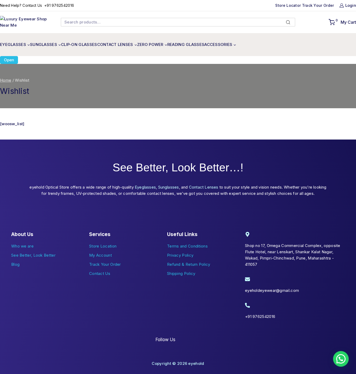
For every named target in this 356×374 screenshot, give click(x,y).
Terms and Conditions (187, 246)
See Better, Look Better (33, 255)
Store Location (102, 246)
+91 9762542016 (58, 5)
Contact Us (99, 273)
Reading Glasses (186, 44)
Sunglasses (168, 187)
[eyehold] (23, 22)
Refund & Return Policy (188, 264)
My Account (100, 255)
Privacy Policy (180, 255)
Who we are (22, 246)
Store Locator (288, 5)
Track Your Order (318, 5)
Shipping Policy (181, 273)
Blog (15, 264)
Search (289, 22)
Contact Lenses (203, 187)
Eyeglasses (145, 187)
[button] (341, 359)
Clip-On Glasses (79, 44)
